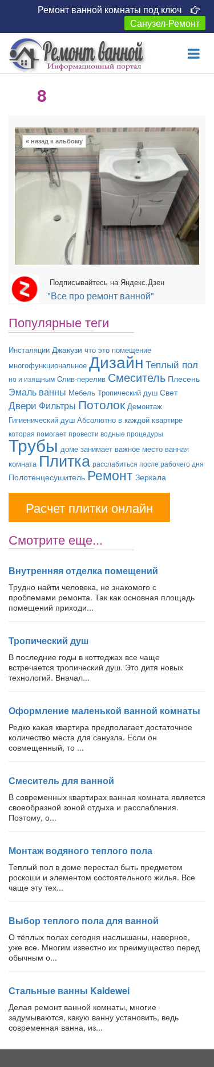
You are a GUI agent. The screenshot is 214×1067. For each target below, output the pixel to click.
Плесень (184, 378)
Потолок (101, 404)
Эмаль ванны (37, 391)
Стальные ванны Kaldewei (69, 990)
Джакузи (67, 349)
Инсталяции (29, 349)
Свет (168, 392)
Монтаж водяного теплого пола (80, 850)
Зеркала (150, 477)
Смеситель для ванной (61, 780)
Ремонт (110, 474)
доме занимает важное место (111, 448)
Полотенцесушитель (47, 477)
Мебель (81, 392)
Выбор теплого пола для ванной (84, 920)
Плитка (64, 460)
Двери (23, 405)
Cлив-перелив (81, 378)
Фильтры (57, 405)
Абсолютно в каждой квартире (130, 419)
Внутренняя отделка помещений (83, 570)
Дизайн (116, 361)
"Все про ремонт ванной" (100, 295)
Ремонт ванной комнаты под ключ (109, 9)
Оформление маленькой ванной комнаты (104, 710)
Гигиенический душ (42, 419)
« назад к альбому (54, 141)
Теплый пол (172, 364)
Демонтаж (144, 406)
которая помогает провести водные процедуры (86, 433)
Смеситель (136, 377)
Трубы (33, 444)
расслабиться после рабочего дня (148, 463)
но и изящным (32, 379)
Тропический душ (128, 392)
